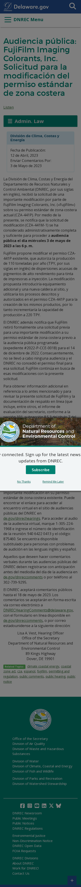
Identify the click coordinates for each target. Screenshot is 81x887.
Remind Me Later (53, 482)
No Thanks (24, 482)
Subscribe (41, 469)
